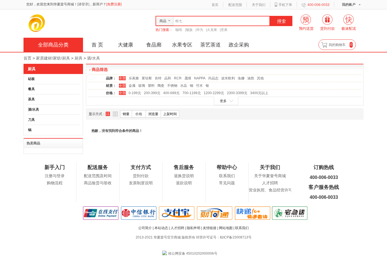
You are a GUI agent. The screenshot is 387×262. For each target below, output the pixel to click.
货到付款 (141, 176)
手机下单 (285, 5)
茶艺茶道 (210, 45)
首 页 (97, 45)
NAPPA (199, 78)
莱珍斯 (147, 78)
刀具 (31, 120)
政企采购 (239, 45)
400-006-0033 (318, 5)
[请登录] (83, 4)
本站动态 (161, 228)
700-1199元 (191, 93)
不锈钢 (172, 86)
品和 (167, 78)
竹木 (199, 86)
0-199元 (135, 93)
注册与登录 (55, 176)
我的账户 (349, 5)
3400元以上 (259, 93)
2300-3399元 (237, 93)
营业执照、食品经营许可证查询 (276, 190)
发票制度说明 (141, 183)
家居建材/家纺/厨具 (53, 58)
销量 (126, 114)
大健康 (125, 45)
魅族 (189, 30)
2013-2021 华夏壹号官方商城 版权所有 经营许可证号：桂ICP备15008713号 (194, 237)
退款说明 (184, 183)
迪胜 (250, 78)
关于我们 (258, 5)
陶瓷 (161, 86)
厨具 (78, 58)
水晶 (183, 86)
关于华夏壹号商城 (270, 176)
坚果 (224, 30)
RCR (178, 78)
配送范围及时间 (98, 176)
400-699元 (171, 93)
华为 (199, 30)
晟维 (187, 78)
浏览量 (153, 114)
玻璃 (141, 86)
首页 (215, 5)
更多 (223, 101)
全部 (122, 78)
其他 (260, 78)
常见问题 (227, 183)
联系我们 (227, 176)
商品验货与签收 (98, 183)
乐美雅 (134, 78)
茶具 (31, 99)
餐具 (31, 89)
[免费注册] (114, 4)
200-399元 (152, 93)
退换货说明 (184, 176)
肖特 (158, 78)
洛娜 (241, 78)
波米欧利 (228, 78)
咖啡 (178, 30)
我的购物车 (337, 45)
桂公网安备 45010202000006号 (192, 253)
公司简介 (145, 228)
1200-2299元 (214, 93)
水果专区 (182, 45)
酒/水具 (93, 58)
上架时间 (170, 114)
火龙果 (212, 30)
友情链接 (209, 228)
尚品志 (213, 78)
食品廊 (153, 45)
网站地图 (226, 228)
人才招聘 (270, 183)
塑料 (151, 86)
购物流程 (55, 183)
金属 (132, 86)
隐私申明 (193, 228)
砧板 (31, 79)
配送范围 (235, 5)
